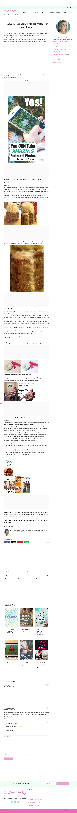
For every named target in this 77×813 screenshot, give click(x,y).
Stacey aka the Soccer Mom (17, 529)
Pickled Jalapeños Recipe (59, 62)
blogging (6, 571)
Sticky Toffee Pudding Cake (28, 201)
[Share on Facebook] (1, 406)
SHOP (71, 12)
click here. (19, 534)
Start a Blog (51, 12)
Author (5, 526)
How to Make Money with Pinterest (25, 664)
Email (29, 754)
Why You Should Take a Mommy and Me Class (13, 577)
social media (34, 571)
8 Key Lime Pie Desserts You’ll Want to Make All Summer (41, 792)
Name (6, 754)
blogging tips (12, 571)
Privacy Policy (10, 810)
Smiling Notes (8, 708)
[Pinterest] (70, 8)
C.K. (5, 685)
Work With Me (58, 12)
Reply (47, 685)
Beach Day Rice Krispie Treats (60, 59)
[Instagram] (68, 8)
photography (22, 571)
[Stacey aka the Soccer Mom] (6, 532)
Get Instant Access (63, 783)
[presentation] (11, 617)
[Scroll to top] (74, 809)
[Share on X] (1, 408)
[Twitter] (48, 529)
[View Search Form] (72, 7)
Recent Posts (10, 526)
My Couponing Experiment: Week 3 (41, 577)
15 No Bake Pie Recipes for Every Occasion (38, 796)
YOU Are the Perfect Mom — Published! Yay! (11, 631)
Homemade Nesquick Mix (59, 66)
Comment (7, 736)
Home (3, 810)
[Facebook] (65, 8)
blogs (17, 571)
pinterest (29, 571)
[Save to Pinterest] (1, 410)
